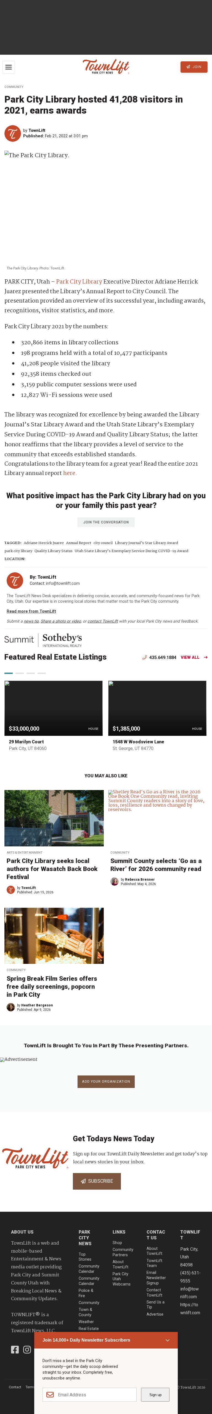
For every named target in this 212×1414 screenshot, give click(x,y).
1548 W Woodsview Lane (138, 741)
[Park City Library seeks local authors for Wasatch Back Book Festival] (54, 818)
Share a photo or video (61, 621)
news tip (31, 621)
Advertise (155, 1314)
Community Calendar (89, 1269)
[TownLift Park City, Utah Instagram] (27, 1350)
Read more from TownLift (31, 611)
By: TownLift (43, 577)
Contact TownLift (154, 1293)
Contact (15, 1387)
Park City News (85, 1237)
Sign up (155, 1395)
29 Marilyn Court (26, 741)
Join (197, 67)
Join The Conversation (106, 522)
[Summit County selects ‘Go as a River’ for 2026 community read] (158, 818)
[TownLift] (13, 133)
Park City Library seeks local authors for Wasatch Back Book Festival (52, 868)
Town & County (85, 1312)
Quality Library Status (54, 551)
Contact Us (156, 1234)
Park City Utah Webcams (122, 1279)
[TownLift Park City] (106, 67)
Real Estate (89, 1328)
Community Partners (123, 1252)
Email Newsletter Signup (156, 1277)
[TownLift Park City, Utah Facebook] (15, 1350)
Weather (86, 1321)
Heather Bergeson (37, 1005)
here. (70, 473)
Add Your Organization (106, 1081)
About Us (22, 1232)
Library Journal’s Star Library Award (146, 543)
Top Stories (85, 1257)
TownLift (36, 130)
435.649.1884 (162, 657)
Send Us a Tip (156, 1305)
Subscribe (99, 1181)
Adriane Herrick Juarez (44, 543)
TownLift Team (154, 1263)
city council (103, 543)
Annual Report (78, 543)
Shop (117, 1242)
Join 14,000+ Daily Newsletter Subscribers (86, 1340)
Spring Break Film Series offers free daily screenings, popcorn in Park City (52, 986)
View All (190, 657)
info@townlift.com (63, 583)
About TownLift (120, 1264)
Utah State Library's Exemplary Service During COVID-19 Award (131, 551)
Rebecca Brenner (140, 880)
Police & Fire (86, 1293)
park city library (18, 551)
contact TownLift (103, 621)
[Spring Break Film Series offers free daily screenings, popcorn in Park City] (54, 936)
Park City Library (79, 282)
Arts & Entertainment (25, 852)
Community (13, 87)
